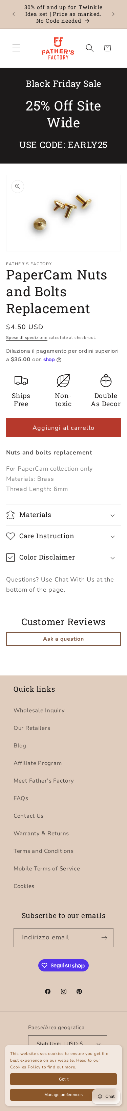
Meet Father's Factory (44, 781)
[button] (16, 48)
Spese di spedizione (26, 337)
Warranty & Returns (41, 833)
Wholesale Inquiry (39, 710)
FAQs (21, 798)
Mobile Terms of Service (47, 868)
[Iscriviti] (104, 937)
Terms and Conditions (43, 851)
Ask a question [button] (63, 639)
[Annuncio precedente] (13, 14)
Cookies (24, 886)
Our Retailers (32, 728)
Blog (20, 745)
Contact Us (29, 816)
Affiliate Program (38, 763)
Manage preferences (63, 1094)
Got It (63, 1079)
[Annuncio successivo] (113, 14)
